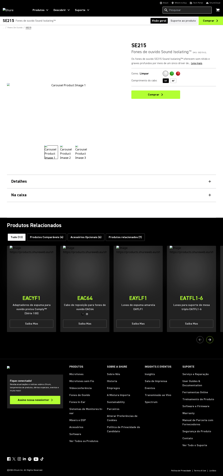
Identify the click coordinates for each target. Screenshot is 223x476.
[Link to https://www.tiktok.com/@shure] (42, 459)
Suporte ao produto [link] (183, 20)
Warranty (188, 413)
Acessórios (76, 427)
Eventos (150, 388)
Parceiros (113, 409)
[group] (51, 152)
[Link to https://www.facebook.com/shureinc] (8, 459)
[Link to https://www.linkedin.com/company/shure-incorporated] (24, 459)
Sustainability (116, 402)
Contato (187, 438)
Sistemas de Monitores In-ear (86, 411)
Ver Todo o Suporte (194, 445)
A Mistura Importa (118, 395)
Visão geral (159, 20)
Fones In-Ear (77, 402)
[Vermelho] (178, 73)
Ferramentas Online (195, 392)
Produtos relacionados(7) (125, 237)
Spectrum (151, 402)
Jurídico (212, 471)
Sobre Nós (113, 374)
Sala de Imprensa (156, 381)
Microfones (76, 374)
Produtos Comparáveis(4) (46, 237)
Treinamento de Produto (198, 399)
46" (173, 80)
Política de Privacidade (181, 471)
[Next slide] (209, 339)
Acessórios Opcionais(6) (86, 237)
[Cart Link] (218, 10)
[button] (82, 314)
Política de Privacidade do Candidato (123, 429)
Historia (112, 381)
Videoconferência (80, 388)
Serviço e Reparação (195, 374)
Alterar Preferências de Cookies (122, 418)
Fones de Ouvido (79, 395)
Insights (150, 374)
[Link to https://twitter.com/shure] (14, 459)
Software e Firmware (195, 406)
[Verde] (172, 73)
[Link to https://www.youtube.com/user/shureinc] (36, 459)
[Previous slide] (200, 339)
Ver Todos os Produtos (83, 441)
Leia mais (196, 63)
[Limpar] (165, 73)
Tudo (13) (17, 237)
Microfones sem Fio (81, 381)
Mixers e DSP (77, 420)
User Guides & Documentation (192, 383)
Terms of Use (200, 471)
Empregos (113, 388)
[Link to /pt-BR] (14, 10)
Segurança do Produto (196, 431)
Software (75, 434)
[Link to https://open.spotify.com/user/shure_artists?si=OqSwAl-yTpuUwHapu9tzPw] (30, 459)
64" (165, 80)
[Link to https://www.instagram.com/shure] (19, 459)
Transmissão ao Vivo (158, 395)
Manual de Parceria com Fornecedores (199, 422)
